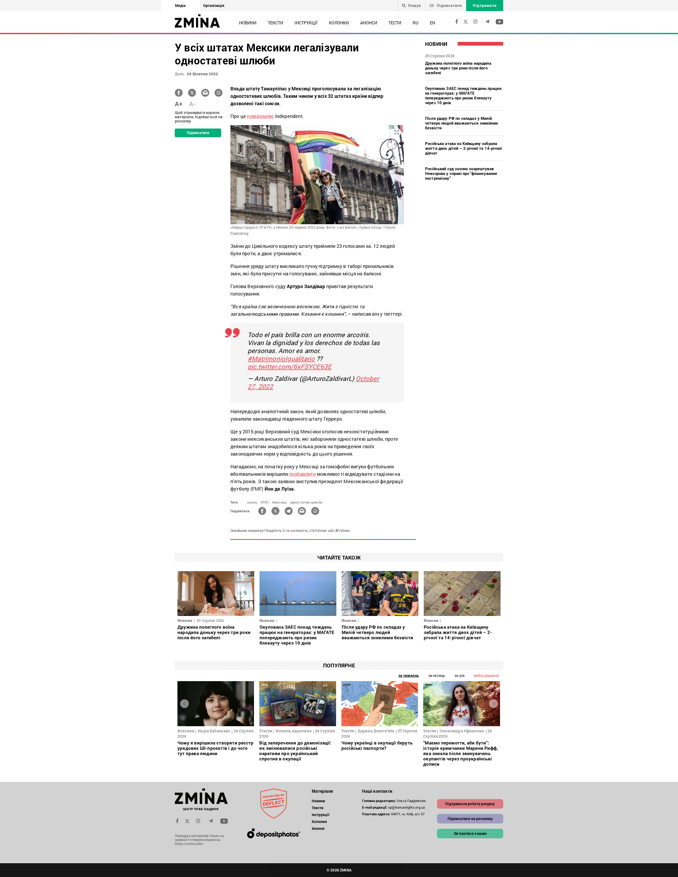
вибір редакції (486, 675)
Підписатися (449, 5)
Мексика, (279, 502)
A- (192, 104)
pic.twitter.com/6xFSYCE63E (289, 366)
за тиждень (408, 675)
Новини (247, 22)
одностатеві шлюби (306, 502)
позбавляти (302, 474)
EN (432, 22)
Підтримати (485, 5)
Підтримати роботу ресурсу (470, 803)
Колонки (339, 22)
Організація (213, 5)
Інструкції (306, 22)
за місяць (436, 675)
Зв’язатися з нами (470, 833)
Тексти (275, 22)
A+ (178, 104)
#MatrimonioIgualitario (281, 358)
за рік (459, 675)
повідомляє (260, 116)
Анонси (368, 22)
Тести (395, 22)
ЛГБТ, (264, 502)
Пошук (414, 5)
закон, (252, 502)
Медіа (180, 5)
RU (415, 22)
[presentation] (184, 703)
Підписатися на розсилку (470, 818)
